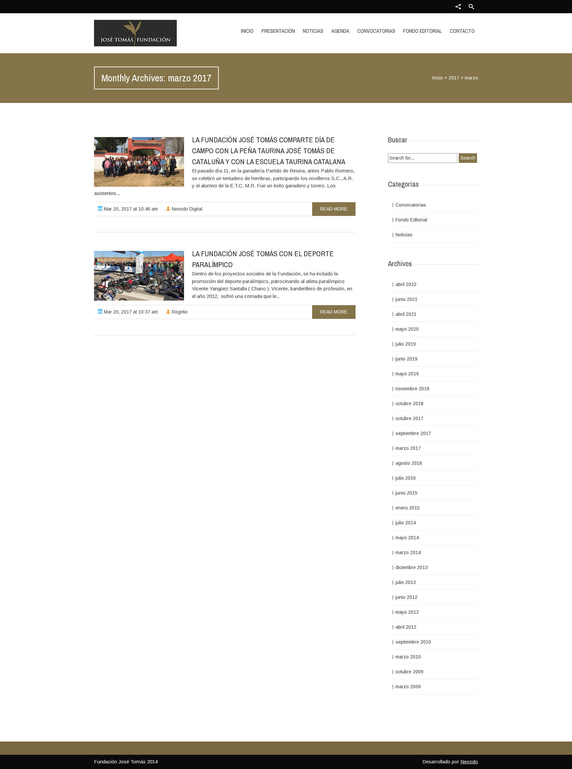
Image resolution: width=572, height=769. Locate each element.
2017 (454, 77)
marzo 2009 (408, 686)
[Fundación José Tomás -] (151, 33)
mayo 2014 (407, 537)
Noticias (313, 30)
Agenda (340, 30)
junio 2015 (406, 493)
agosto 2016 (409, 463)
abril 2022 (406, 284)
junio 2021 (406, 299)
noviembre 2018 (412, 388)
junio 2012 (406, 597)
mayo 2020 (407, 329)
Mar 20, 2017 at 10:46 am (130, 209)
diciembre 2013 (412, 567)
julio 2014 (406, 522)
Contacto (462, 30)
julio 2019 (406, 344)
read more (334, 209)
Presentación (278, 30)
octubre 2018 (409, 403)
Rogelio (179, 311)
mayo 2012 (407, 612)
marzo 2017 (408, 448)
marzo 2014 (408, 552)
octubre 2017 (409, 418)
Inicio (247, 30)
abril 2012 (406, 627)
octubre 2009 (409, 671)
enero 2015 (408, 507)
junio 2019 (406, 358)
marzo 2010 (408, 656)
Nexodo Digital (186, 209)
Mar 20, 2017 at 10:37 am (130, 311)
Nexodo (469, 761)
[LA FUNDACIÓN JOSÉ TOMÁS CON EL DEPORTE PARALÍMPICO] (139, 276)
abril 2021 (406, 314)
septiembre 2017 (413, 433)
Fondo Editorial (422, 30)
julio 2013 (406, 582)
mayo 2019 (407, 373)
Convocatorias (376, 30)
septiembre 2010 (413, 642)
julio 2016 (406, 478)
